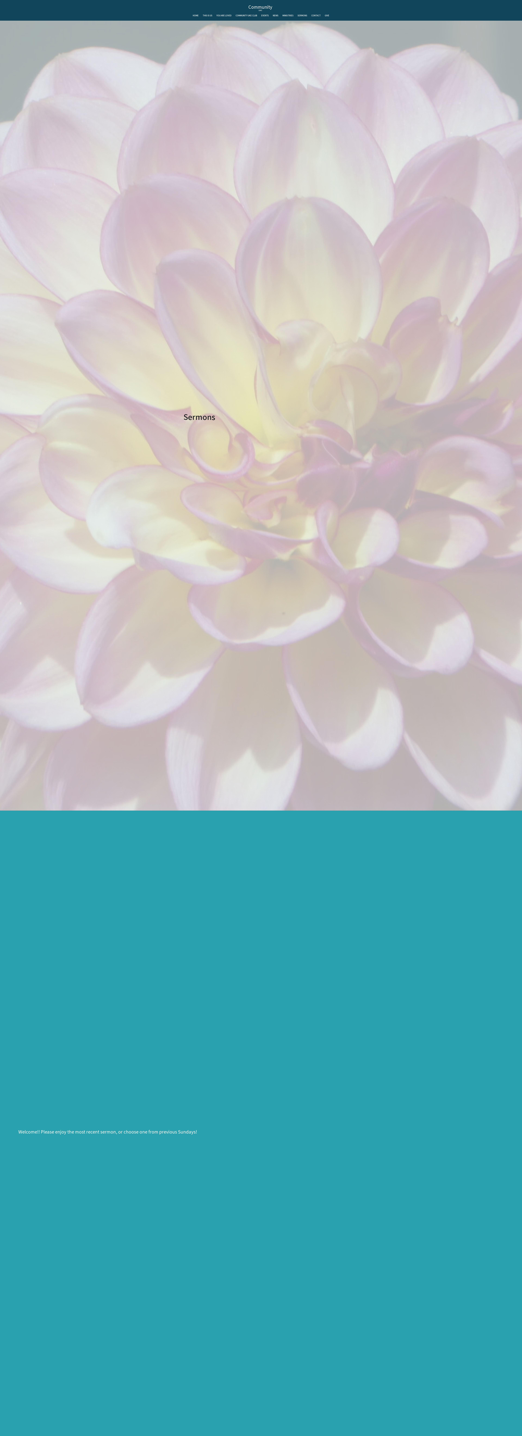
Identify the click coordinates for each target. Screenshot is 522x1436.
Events (265, 15)
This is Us (207, 15)
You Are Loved (224, 15)
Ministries (287, 15)
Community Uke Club (246, 15)
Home (196, 15)
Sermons (302, 15)
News (275, 15)
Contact (316, 15)
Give (327, 15)
